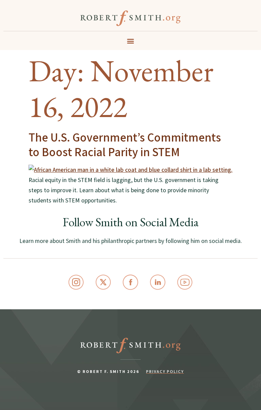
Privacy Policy (165, 371)
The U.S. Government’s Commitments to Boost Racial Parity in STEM (125, 144)
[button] (130, 41)
